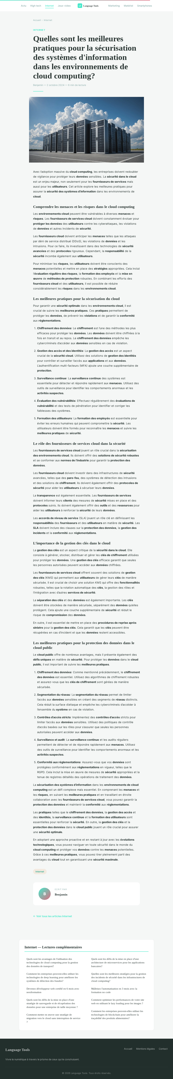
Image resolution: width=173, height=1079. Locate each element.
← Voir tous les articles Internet (52, 916)
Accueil (37, 20)
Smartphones (144, 5)
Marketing (114, 5)
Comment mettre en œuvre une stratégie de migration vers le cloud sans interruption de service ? (53, 1018)
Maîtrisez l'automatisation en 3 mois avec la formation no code (114, 990)
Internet (49, 5)
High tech (35, 5)
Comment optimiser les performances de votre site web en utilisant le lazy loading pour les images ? (117, 1001)
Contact (163, 1048)
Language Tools (17, 1050)
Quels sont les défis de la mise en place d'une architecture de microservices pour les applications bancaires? (117, 962)
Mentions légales (145, 1048)
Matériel (128, 5)
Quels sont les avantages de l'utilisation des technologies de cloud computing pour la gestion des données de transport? (52, 962)
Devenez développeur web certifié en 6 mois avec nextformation (53, 990)
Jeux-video (64, 5)
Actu (23, 5)
